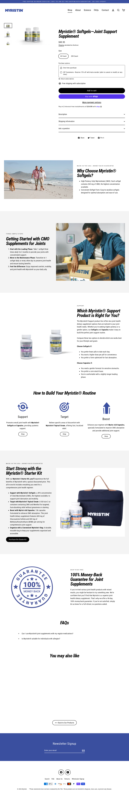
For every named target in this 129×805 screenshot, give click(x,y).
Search (47, 779)
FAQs (96, 10)
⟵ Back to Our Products (64, 723)
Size (60, 51)
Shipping (61, 45)
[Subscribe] (83, 750)
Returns (67, 779)
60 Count (63, 56)
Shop (70, 10)
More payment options (91, 102)
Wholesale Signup (78, 779)
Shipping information (66, 121)
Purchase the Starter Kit (18, 539)
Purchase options (64, 63)
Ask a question (64, 128)
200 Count (74, 56)
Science (87, 10)
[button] (92, 79)
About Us (59, 779)
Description (63, 114)
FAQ (52, 779)
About (78, 10)
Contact (105, 10)
